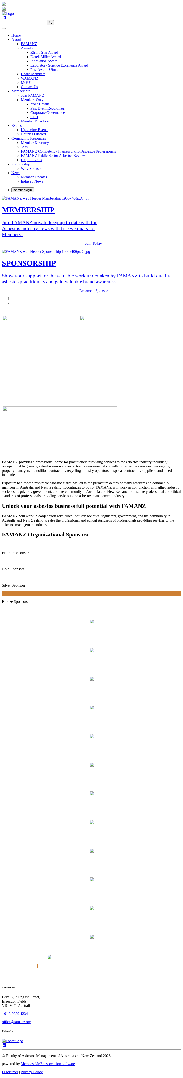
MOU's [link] (26, 82)
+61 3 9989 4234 (15, 1014)
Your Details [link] (39, 104)
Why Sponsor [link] (31, 168)
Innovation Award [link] (44, 61)
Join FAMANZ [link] (32, 95)
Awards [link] (27, 48)
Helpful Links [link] (31, 160)
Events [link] (16, 125)
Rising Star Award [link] (44, 52)
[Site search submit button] (50, 22)
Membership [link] (20, 91)
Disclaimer (10, 1072)
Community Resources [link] (28, 138)
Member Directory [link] (35, 121)
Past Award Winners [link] (45, 70)
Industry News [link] (32, 181)
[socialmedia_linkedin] (4, 18)
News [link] (15, 173)
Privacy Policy (32, 1072)
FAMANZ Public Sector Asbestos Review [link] (53, 156)
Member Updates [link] (34, 177)
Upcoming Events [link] (34, 130)
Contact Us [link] (29, 87)
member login (22, 190)
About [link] (16, 39)
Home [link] (16, 35)
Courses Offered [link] (33, 134)
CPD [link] (34, 117)
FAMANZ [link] (29, 44)
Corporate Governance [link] (47, 113)
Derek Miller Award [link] (45, 57)
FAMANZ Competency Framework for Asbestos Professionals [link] (68, 151)
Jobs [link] (24, 147)
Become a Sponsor (93, 291)
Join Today (93, 243)
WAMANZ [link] (29, 78)
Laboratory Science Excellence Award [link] (59, 65)
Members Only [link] (32, 100)
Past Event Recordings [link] (47, 108)
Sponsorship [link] (20, 164)
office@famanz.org (16, 1022)
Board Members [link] (33, 74)
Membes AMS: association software (48, 1064)
